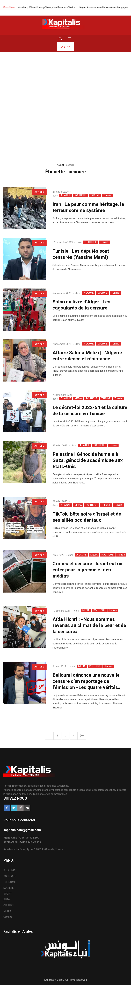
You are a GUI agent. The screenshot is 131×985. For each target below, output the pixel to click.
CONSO (7, 917)
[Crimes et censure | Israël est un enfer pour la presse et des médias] (24, 571)
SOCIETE (8, 888)
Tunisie (107, 195)
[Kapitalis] (65, 24)
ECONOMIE (9, 882)
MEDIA (78, 398)
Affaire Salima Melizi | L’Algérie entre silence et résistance (87, 355)
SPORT (7, 894)
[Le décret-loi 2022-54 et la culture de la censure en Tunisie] (24, 411)
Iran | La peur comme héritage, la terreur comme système (88, 207)
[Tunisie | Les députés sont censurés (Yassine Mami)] (24, 259)
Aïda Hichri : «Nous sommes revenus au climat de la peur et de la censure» (89, 625)
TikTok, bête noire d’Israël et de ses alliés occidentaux (87, 517)
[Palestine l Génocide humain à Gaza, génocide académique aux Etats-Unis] (24, 462)
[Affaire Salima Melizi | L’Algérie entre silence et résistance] (24, 360)
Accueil (60, 165)
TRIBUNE (94, 195)
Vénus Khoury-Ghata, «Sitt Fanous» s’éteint (40, 7)
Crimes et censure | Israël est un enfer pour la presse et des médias (87, 570)
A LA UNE (66, 195)
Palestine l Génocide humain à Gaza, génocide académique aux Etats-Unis (88, 460)
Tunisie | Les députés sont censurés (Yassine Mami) (81, 254)
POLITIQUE (80, 195)
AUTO (6, 899)
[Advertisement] (65, 78)
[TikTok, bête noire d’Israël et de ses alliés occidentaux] (24, 518)
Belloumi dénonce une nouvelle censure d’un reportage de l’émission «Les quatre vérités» (86, 681)
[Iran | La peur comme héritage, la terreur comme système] (24, 208)
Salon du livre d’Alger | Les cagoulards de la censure (81, 305)
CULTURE (102, 293)
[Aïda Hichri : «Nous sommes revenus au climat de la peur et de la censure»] (24, 627)
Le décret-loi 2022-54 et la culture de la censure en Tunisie (90, 410)
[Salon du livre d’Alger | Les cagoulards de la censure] (24, 310)
